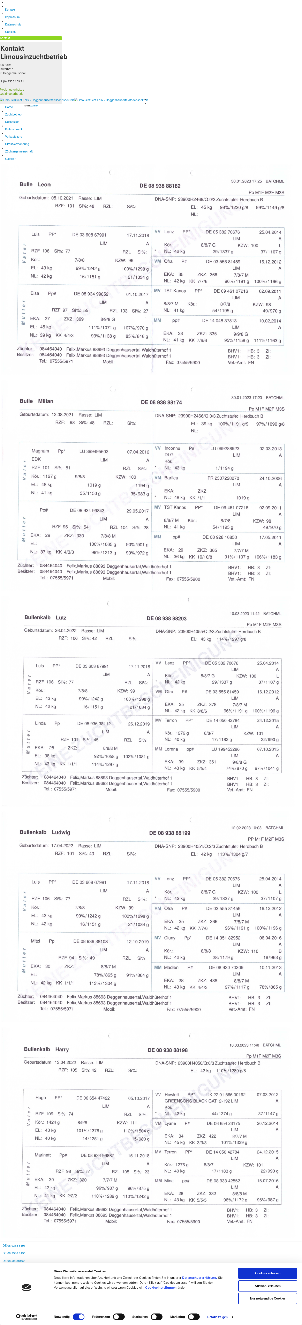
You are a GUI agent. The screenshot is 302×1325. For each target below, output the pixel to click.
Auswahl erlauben (268, 1286)
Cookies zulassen (267, 1273)
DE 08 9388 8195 (14, 1253)
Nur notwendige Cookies (268, 1298)
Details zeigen (217, 1317)
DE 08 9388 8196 (14, 1245)
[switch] (119, 1316)
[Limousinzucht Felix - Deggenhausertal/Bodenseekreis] (74, 99)
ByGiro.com (34, 106)
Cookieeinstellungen (161, 1287)
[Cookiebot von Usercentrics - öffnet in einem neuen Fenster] (27, 1317)
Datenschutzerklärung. (199, 1277)
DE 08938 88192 (14, 1261)
